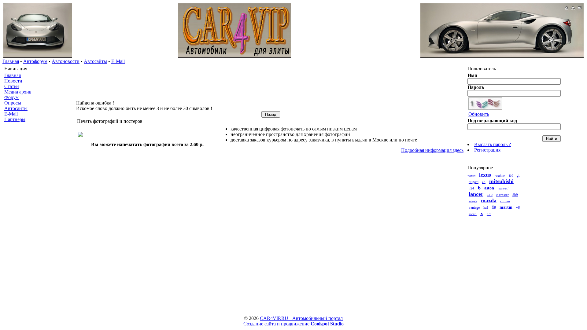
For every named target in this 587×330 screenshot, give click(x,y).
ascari (473, 214)
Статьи (11, 86)
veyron (471, 175)
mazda (489, 200)
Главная (10, 61)
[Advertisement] (39, 221)
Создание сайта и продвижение (293, 323)
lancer (476, 194)
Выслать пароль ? (492, 144)
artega (473, 201)
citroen (505, 201)
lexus (485, 175)
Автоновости (65, 61)
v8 (518, 207)
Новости (13, 80)
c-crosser (502, 194)
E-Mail (118, 61)
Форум (11, 97)
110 (511, 175)
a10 (489, 214)
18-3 (490, 194)
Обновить (478, 114)
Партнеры (14, 119)
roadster (500, 175)
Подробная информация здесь (432, 150)
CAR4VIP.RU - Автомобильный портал (301, 318)
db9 (515, 194)
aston (489, 188)
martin (506, 207)
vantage (474, 207)
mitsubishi (501, 181)
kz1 (486, 207)
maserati (503, 188)
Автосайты (95, 61)
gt (518, 175)
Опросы (12, 102)
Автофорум (35, 61)
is (494, 207)
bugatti (473, 182)
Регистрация (487, 149)
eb (483, 182)
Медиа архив (17, 91)
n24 (471, 188)
